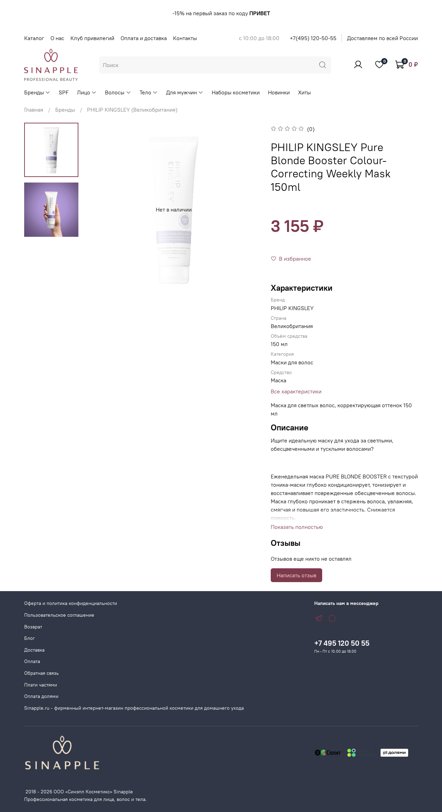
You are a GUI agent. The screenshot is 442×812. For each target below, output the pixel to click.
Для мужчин (181, 92)
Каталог (34, 38)
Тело (145, 92)
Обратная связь (41, 673)
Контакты (185, 38)
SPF (64, 92)
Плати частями (40, 685)
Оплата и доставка (144, 38)
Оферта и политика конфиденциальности (70, 603)
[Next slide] (246, 209)
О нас (57, 38)
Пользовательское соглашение (59, 615)
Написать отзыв (296, 575)
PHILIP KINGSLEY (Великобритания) (132, 109)
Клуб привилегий (92, 38)
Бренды (34, 92)
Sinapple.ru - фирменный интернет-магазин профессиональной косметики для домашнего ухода (134, 708)
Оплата (32, 661)
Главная (33, 109)
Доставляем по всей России (382, 38)
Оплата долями (41, 696)
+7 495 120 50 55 (341, 643)
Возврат (33, 627)
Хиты (304, 92)
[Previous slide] (101, 209)
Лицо (83, 92)
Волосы (114, 92)
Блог (29, 638)
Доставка (34, 650)
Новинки (279, 92)
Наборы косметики (236, 92)
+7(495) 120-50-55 (313, 38)
